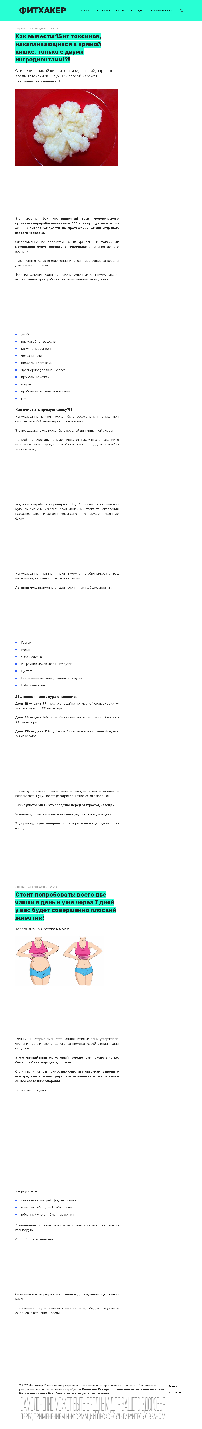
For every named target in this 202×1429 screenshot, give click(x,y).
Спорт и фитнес (124, 10)
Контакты (175, 1392)
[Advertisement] (67, 191)
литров (87, 814)
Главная (173, 1386)
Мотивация (103, 10)
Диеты (142, 10)
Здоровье (86, 10)
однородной (109, 1294)
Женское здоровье (161, 10)
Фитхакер (42, 10)
